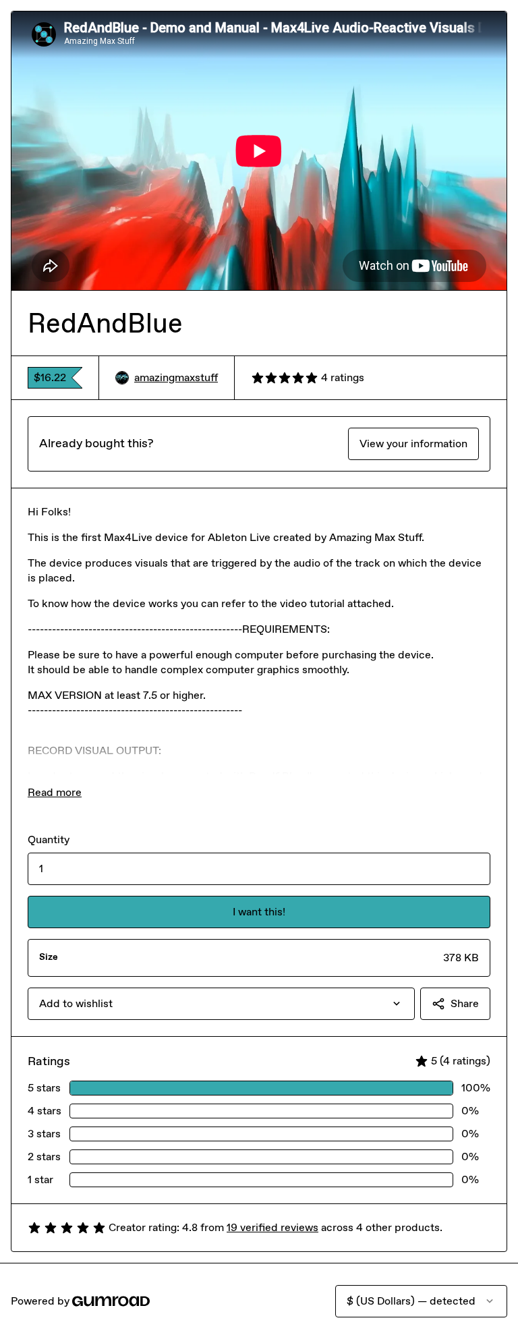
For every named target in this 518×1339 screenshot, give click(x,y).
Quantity (48, 839)
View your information (413, 443)
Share (465, 1003)
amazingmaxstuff (176, 377)
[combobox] (221, 1004)
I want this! (259, 911)
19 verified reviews (272, 1227)
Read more (55, 792)
